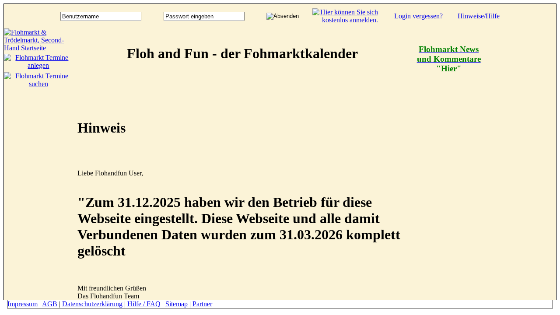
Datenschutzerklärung (92, 304)
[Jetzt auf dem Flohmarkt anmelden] (345, 20)
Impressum (22, 304)
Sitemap (176, 304)
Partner (202, 304)
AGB (49, 304)
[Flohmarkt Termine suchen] (38, 84)
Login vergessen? (418, 16)
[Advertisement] (521, 159)
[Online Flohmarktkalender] (38, 48)
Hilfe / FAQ (144, 304)
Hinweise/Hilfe (479, 16)
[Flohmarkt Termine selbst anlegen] (38, 65)
